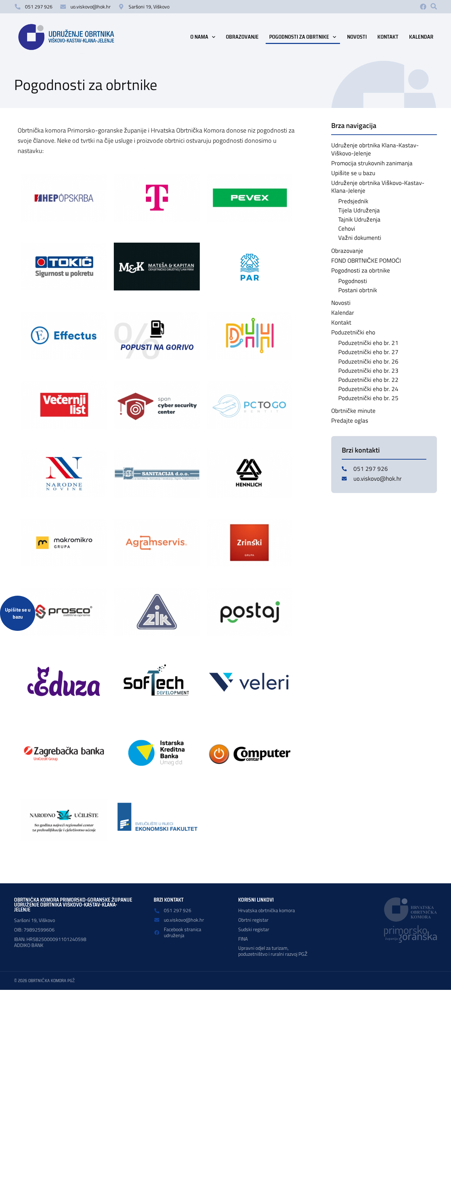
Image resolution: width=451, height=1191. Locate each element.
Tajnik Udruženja (359, 219)
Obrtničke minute (353, 411)
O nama (199, 37)
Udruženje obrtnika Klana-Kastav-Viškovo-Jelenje (375, 149)
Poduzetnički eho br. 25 (368, 398)
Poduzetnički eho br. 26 (368, 361)
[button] (434, 6)
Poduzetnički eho (353, 332)
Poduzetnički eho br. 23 (368, 370)
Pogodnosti (352, 281)
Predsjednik (353, 201)
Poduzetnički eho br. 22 (368, 380)
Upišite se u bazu (353, 173)
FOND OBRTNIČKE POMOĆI (366, 260)
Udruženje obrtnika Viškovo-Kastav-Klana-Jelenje (377, 186)
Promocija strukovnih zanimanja (372, 163)
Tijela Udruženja (359, 210)
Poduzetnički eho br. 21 (368, 343)
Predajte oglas (349, 420)
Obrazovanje (242, 37)
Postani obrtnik (357, 290)
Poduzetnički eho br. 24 (368, 389)
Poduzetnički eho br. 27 (368, 352)
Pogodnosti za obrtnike (299, 37)
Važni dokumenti (359, 238)
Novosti (357, 37)
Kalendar (421, 37)
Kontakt (388, 37)
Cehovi (346, 228)
